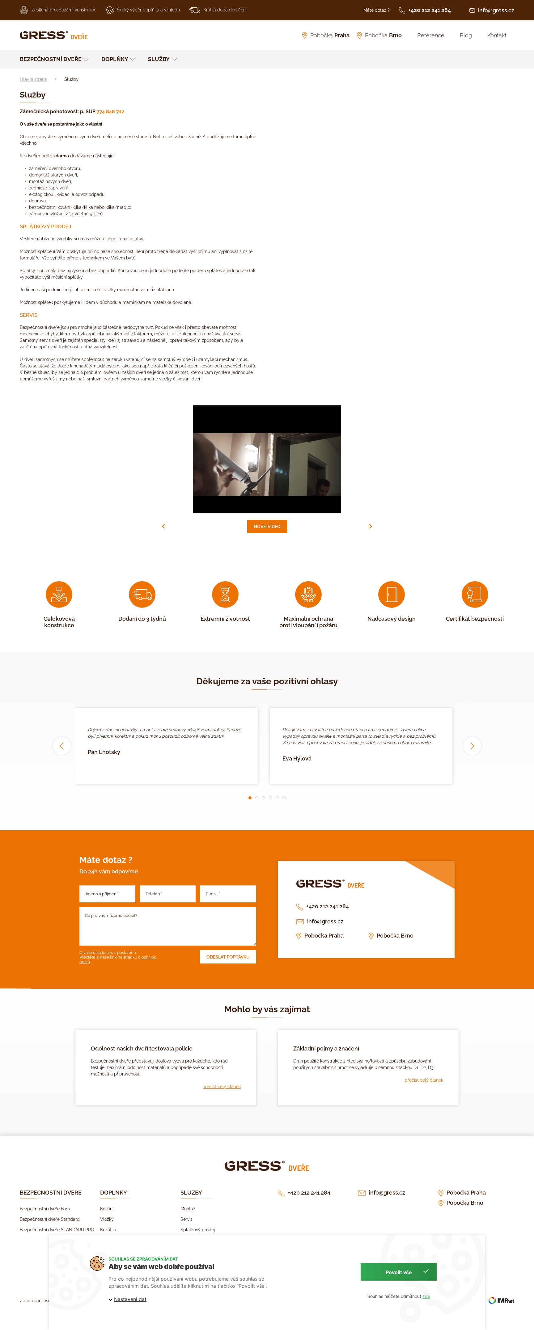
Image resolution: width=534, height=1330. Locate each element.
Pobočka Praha (324, 935)
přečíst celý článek (221, 1086)
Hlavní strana (33, 79)
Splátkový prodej (197, 1229)
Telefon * (154, 894)
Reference (430, 35)
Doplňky (114, 59)
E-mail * (213, 894)
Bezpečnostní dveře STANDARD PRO (57, 1229)
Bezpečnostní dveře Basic (46, 1208)
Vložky (107, 1219)
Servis (186, 1219)
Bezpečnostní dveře (51, 59)
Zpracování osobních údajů (47, 1300)
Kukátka (108, 1229)
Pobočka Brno (395, 935)
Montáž (187, 1208)
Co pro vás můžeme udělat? (111, 915)
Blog (466, 35)
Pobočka (330, 35)
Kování (106, 1208)
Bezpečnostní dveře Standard (50, 1219)
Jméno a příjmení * (102, 894)
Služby (159, 59)
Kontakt (496, 35)
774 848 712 (110, 111)
